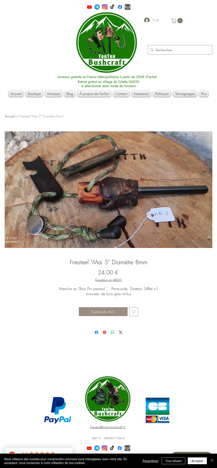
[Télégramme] (97, 7)
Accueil (10, 116)
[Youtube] (89, 7)
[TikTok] (112, 7)
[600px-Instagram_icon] (104, 7)
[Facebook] (120, 7)
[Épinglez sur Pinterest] (104, 332)
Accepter (197, 461)
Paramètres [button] (150, 461)
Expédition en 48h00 (108, 280)
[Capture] (127, 7)
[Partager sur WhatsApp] (112, 332)
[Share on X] (120, 332)
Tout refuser (173, 461)
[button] (177, 20)
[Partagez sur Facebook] (96, 332)
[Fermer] (211, 461)
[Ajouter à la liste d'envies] (133, 311)
